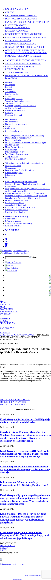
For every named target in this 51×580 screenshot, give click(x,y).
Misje (7, 126)
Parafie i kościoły (12, 94)
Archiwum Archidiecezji (15, 108)
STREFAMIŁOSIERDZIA (7, 322)
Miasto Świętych (12, 145)
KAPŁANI (12, 270)
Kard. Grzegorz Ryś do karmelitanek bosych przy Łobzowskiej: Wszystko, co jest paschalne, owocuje (25, 469)
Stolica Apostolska (17, 72)
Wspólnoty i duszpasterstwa (16, 154)
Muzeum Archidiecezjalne (20, 44)
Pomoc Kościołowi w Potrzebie (23, 56)
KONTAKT (5, 332)
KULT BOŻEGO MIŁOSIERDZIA (20, 207)
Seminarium (10, 129)
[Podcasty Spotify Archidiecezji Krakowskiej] (6, 246)
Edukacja (9, 113)
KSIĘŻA (4, 550)
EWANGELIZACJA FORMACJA (9, 312)
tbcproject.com (17, 579)
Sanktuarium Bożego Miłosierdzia (25, 60)
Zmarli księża (10, 92)
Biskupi (8, 87)
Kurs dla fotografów (18, 40)
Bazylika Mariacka (16, 9)
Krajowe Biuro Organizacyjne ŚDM (25, 37)
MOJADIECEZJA (5, 303)
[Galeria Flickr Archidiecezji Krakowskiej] (6, 234)
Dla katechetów (11, 122)
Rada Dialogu (11, 149)
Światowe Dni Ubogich (15, 212)
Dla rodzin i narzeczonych (16, 124)
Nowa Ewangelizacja (14, 147)
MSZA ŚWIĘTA (14, 263)
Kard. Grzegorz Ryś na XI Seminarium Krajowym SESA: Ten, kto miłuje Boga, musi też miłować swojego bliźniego (24, 535)
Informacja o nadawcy (14, 221)
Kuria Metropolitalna (13, 99)
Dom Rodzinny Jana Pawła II (21, 19)
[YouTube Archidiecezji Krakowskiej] (6, 244)
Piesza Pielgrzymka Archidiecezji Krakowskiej (24, 135)
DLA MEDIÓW (7, 328)
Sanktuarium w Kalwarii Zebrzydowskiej (19, 68)
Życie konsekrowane (13, 131)
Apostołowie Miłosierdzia (16, 205)
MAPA (10, 265)
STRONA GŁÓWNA (9, 335)
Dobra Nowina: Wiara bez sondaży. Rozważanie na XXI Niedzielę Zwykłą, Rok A (24, 483)
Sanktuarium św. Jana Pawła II (23, 63)
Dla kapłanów (11, 119)
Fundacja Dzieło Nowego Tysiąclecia (27, 22)
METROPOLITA (7, 545)
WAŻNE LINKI (12, 230)
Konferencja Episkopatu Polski (23, 34)
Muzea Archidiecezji (13, 115)
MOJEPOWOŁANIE (6, 308)
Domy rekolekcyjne (13, 140)
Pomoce (8, 177)
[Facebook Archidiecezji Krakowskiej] (6, 237)
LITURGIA (5, 318)
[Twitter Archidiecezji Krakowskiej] (6, 239)
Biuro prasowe (11, 219)
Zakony (8, 96)
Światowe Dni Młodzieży (15, 159)
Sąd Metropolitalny (13, 103)
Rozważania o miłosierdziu (16, 210)
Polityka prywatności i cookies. (13, 564)
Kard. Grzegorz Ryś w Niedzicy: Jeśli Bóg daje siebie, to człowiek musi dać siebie (25, 421)
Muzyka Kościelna (13, 165)
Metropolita (10, 85)
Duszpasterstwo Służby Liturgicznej (20, 170)
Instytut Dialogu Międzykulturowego (17, 26)
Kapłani (8, 89)
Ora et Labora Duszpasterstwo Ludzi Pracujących (25, 142)
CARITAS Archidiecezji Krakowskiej (21, 182)
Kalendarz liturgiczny (14, 172)
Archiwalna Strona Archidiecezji (18, 223)
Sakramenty (10, 175)
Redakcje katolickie (13, 226)
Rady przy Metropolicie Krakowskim (20, 106)
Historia (8, 82)
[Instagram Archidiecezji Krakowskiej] (6, 241)
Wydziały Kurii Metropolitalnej (18, 101)
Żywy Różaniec (11, 156)
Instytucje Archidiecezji (15, 110)
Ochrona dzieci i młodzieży (16, 200)
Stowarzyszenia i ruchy (14, 152)
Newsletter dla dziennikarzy (16, 216)
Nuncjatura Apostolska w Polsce (24, 47)
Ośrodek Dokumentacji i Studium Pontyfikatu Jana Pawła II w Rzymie (26, 51)
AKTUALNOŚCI (27, 335)
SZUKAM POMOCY (14, 203)
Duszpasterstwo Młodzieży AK (18, 138)
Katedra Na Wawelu (17, 31)
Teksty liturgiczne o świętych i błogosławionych (25, 163)
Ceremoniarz (10, 168)
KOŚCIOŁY (12, 268)
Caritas (9, 12)
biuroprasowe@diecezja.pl (33, 575)
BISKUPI (4, 548)
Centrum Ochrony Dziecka (21, 15)
